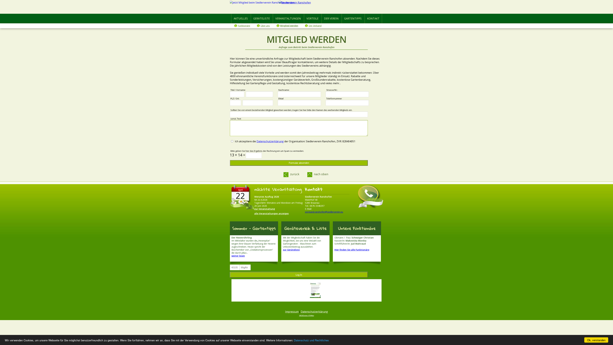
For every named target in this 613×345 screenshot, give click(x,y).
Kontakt (373, 18)
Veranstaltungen (288, 18)
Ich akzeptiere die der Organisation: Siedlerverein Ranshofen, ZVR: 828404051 (295, 141)
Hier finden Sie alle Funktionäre (351, 249)
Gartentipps (353, 18)
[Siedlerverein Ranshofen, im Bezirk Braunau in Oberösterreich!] (306, 7)
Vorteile (312, 18)
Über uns (265, 25)
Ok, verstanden (596, 340)
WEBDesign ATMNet (306, 315)
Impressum (292, 311)
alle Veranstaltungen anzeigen (271, 213)
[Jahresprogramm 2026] (315, 290)
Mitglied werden (289, 25)
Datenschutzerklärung (270, 141)
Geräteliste (261, 18)
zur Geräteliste (291, 249)
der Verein (331, 18)
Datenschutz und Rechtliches (311, 340)
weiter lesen (238, 255)
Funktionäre (244, 25)
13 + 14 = (237, 154)
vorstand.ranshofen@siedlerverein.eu (324, 211)
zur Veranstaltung (264, 208)
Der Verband (315, 25)
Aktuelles (241, 18)
